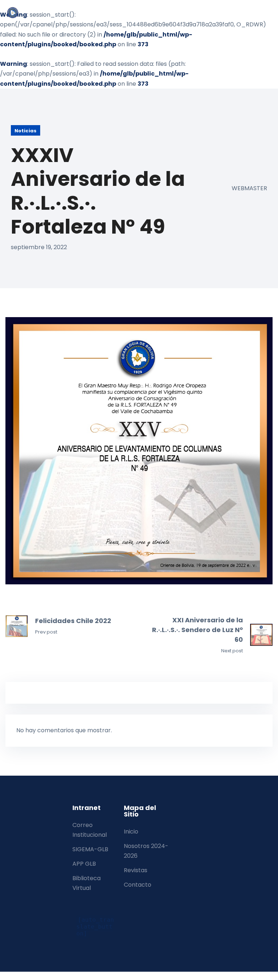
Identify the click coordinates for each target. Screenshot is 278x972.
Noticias (25, 130)
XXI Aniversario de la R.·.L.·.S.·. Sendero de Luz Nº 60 (197, 629)
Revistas (135, 870)
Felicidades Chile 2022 (73, 620)
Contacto (137, 885)
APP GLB (84, 864)
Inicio (131, 831)
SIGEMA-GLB (90, 849)
